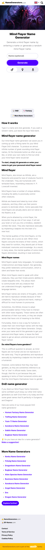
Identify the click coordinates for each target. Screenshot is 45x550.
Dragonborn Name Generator (17, 466)
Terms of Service (8, 532)
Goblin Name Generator (15, 430)
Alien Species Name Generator (18, 474)
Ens (6, 492)
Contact (5, 528)
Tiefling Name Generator (16, 417)
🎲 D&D (16, 111)
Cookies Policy (7, 538)
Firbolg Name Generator (15, 461)
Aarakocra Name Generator (17, 426)
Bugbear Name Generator (16, 435)
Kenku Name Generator (15, 456)
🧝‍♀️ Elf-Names (9, 522)
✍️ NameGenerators (11, 519)
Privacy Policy (7, 535)
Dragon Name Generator (15, 497)
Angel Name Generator (15, 488)
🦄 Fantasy (27, 111)
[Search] (41, 2)
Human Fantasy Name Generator (19, 412)
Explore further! (10, 503)
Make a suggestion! (10, 442)
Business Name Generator (16, 479)
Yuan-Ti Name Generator (16, 421)
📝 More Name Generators (22, 116)
